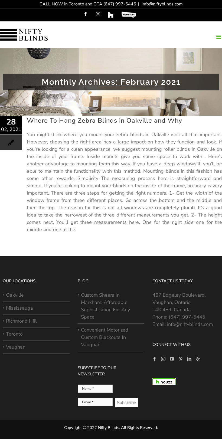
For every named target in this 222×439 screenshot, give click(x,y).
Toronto (14, 334)
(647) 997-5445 (187, 317)
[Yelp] (198, 359)
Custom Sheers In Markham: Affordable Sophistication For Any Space (105, 306)
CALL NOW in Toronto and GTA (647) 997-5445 (88, 4)
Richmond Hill (21, 321)
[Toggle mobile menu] (219, 37)
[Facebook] (154, 359)
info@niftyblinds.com (162, 4)
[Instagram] (163, 359)
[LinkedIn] (189, 359)
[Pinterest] (180, 359)
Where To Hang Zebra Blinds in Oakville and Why (104, 120)
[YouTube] (172, 359)
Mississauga (19, 308)
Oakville (15, 295)
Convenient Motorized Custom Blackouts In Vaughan (104, 337)
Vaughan (15, 347)
